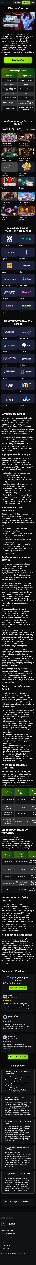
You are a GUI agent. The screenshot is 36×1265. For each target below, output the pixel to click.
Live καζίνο (14, 129)
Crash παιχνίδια (22, 129)
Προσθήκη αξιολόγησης (18, 987)
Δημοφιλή (5, 129)
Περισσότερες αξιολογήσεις (18, 1056)
